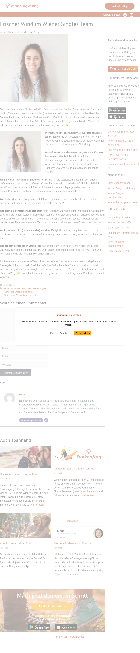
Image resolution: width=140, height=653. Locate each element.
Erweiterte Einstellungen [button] (60, 333)
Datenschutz (75, 315)
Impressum (62, 315)
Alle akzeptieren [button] (83, 333)
